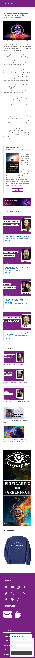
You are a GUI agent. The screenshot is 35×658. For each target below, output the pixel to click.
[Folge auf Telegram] (24, 587)
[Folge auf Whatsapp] (24, 593)
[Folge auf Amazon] (6, 599)
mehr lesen (8, 240)
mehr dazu (17, 190)
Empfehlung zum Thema (12, 147)
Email (12, 645)
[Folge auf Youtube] (12, 587)
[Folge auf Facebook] (18, 593)
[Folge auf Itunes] (18, 599)
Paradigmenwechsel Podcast (20, 238)
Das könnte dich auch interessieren (15, 150)
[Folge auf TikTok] (6, 593)
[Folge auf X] (12, 593)
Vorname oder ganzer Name (19, 640)
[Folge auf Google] (12, 599)
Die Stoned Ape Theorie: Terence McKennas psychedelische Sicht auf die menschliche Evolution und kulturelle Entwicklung (17, 441)
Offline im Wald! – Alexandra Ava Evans (17, 236)
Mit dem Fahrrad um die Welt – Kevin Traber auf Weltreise (16, 268)
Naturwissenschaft (16, 17)
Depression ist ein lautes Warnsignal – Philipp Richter (17, 333)
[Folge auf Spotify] (6, 587)
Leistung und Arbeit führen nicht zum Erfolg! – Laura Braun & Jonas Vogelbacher (16, 301)
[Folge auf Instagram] (18, 587)
